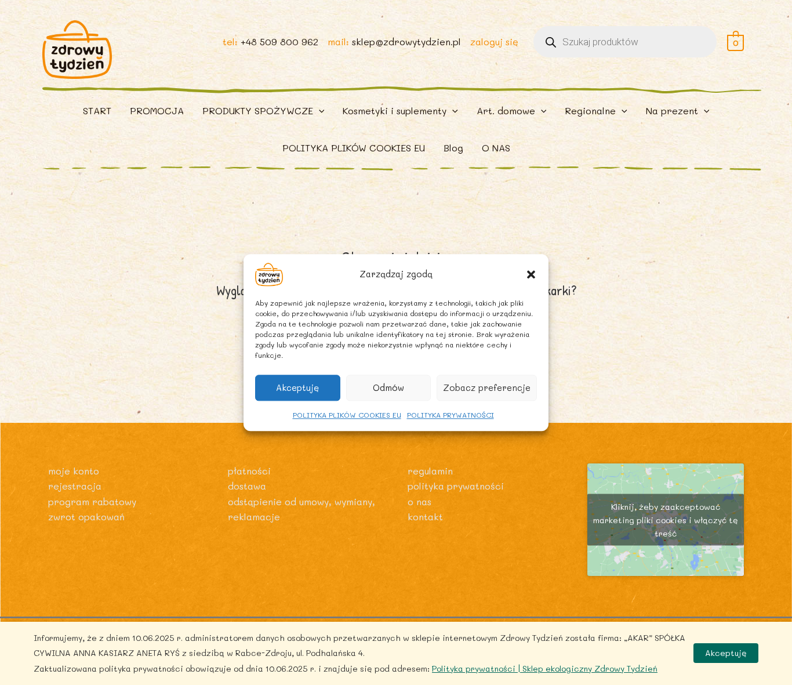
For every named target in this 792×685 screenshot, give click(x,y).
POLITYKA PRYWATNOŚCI (450, 414)
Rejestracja (74, 486)
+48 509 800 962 (279, 41)
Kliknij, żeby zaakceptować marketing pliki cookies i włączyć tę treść (665, 520)
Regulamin (430, 471)
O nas (419, 501)
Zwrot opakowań (86, 516)
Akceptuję (297, 387)
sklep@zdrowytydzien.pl (406, 41)
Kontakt (425, 516)
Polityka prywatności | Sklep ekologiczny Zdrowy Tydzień (544, 668)
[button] (531, 274)
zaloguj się (494, 41)
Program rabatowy (92, 501)
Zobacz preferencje (487, 387)
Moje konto (73, 471)
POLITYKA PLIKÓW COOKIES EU (347, 414)
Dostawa (247, 486)
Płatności (249, 471)
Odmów (388, 387)
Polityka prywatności (456, 486)
